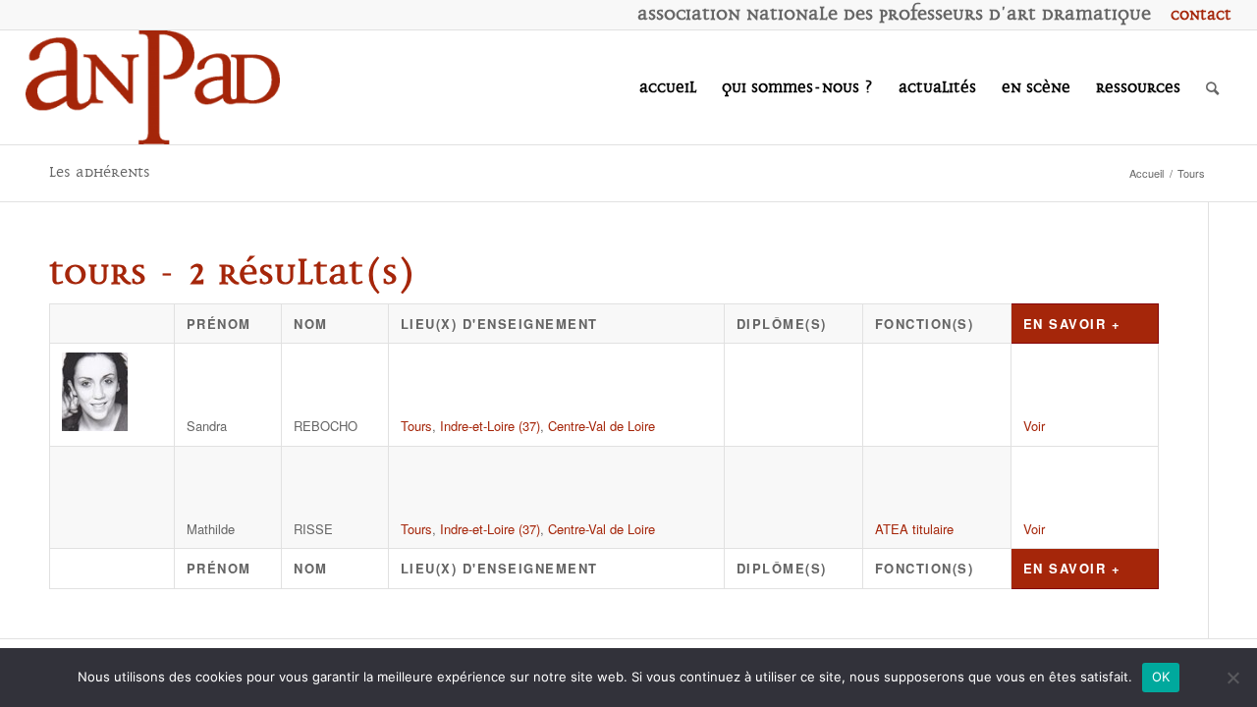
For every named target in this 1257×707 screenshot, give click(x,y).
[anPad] (153, 87)
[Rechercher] (1212, 87)
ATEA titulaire (914, 528)
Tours (416, 425)
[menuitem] (1196, 15)
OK (1161, 676)
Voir (1034, 425)
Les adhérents (99, 172)
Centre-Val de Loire (601, 425)
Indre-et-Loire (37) (490, 425)
